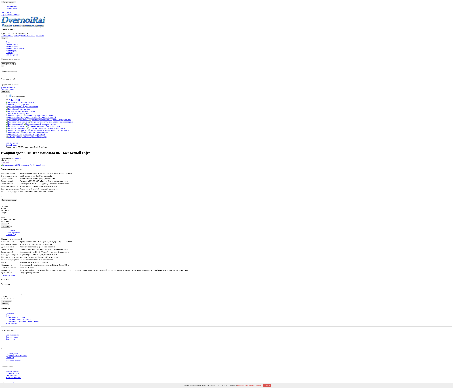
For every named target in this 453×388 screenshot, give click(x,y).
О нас (8, 315)
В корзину (5, 226)
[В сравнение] (4, 217)
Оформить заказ (7, 89)
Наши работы (11, 324)
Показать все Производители (17, 113)
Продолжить (6, 301)
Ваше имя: (5, 279)
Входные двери (12, 44)
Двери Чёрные (11, 51)
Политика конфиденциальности (18, 319)
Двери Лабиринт (30, 107)
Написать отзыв (8, 275)
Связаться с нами (12, 335)
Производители (12, 55)
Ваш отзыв (5, 284)
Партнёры (10, 358)
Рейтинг (4, 296)
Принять (267, 385)
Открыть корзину (8, 87)
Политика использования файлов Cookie (22, 321)
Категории (5, 91)
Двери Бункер (27, 102)
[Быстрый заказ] (11, 226)
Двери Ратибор (28, 111)
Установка (10, 313)
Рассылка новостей (13, 378)
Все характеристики (9, 200)
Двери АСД (14, 100)
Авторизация (11, 6)
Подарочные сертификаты (16, 356)
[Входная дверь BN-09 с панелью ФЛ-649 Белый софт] (23, 165)
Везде (8, 42)
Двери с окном (12, 46)
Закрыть (5, 303)
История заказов (12, 373)
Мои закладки (11, 376)
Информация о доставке (15, 317)
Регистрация (11, 8)
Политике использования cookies (249, 385)
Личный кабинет (12, 371)
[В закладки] (2, 217)
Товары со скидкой (13, 360)
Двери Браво (25, 109)
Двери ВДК (24, 104)
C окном (9, 53)
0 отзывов (5, 163)
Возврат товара (12, 337)
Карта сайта (10, 339)
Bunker (18, 159)
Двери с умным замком (15, 48)
